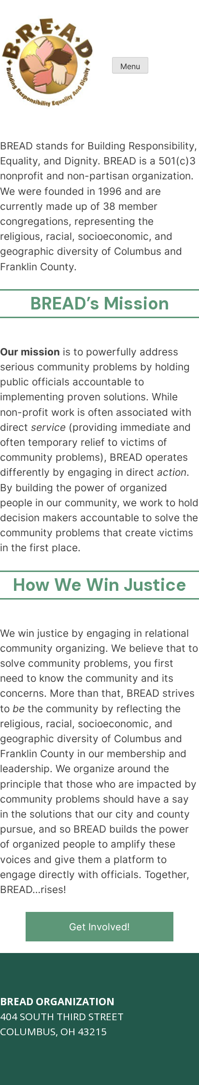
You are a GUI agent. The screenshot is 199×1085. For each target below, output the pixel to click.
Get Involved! (99, 927)
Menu (130, 66)
